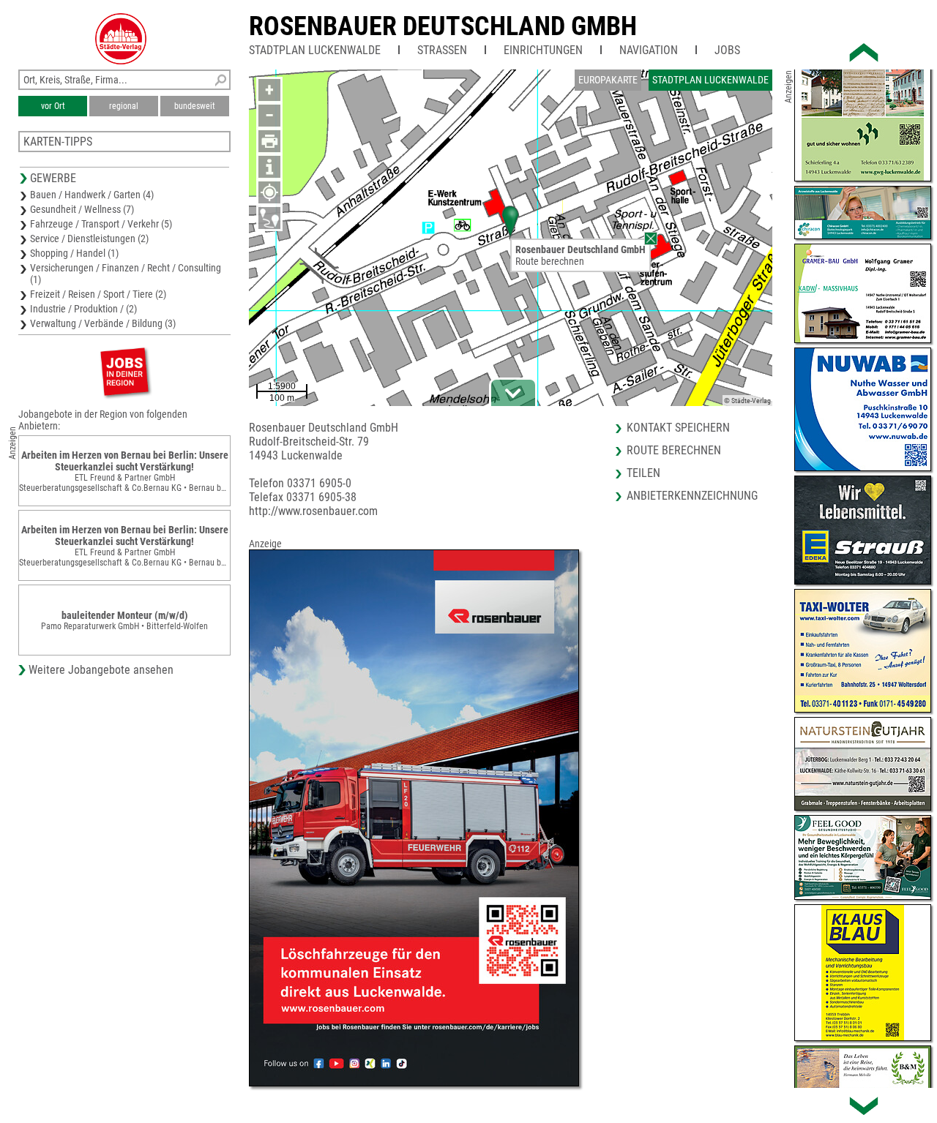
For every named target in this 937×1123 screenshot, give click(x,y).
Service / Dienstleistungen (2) (89, 238)
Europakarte (608, 80)
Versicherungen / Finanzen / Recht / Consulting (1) (125, 273)
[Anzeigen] (124, 371)
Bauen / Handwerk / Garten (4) (92, 194)
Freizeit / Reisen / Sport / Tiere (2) (98, 294)
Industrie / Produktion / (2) (83, 309)
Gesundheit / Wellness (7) (82, 209)
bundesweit (194, 106)
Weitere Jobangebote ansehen (101, 670)
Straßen (442, 50)
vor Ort (53, 106)
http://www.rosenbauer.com (313, 511)
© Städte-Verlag (747, 401)
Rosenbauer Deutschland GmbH (443, 26)
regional (123, 106)
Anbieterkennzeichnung (692, 496)
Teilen (643, 473)
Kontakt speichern (678, 428)
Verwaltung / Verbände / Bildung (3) (103, 323)
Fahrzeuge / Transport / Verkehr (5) (101, 224)
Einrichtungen (543, 50)
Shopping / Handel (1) (74, 253)
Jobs (727, 50)
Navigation (648, 50)
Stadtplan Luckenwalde (315, 50)
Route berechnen (549, 261)
